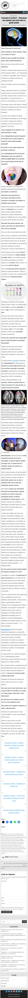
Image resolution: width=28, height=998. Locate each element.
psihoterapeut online (16, 845)
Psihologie (14, 15)
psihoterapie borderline (11, 848)
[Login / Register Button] (24, 12)
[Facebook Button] (7, 991)
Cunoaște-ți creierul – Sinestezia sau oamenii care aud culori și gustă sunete (14, 20)
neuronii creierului (9, 837)
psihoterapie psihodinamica (16, 850)
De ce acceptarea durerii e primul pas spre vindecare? (13, 969)
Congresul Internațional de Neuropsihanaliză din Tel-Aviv (13, 939)
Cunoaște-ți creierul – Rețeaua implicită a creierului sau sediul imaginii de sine (14, 745)
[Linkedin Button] (9, 991)
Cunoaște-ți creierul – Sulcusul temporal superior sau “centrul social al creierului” (14, 759)
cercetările (15, 360)
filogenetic (18, 834)
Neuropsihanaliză (5, 980)
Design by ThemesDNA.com (14, 996)
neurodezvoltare (20, 835)
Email (2, 900)
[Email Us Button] (16, 991)
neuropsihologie (17, 837)
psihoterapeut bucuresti (6, 845)
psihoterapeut (20, 843)
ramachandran (4, 851)
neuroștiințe (23, 837)
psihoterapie (15, 847)
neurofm (3, 837)
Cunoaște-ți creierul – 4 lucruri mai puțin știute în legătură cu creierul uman (14, 798)
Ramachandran (6, 629)
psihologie (14, 843)
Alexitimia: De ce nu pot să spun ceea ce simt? (11, 929)
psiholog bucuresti (15, 842)
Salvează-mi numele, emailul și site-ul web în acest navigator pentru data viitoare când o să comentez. (12, 908)
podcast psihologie (5, 840)
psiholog (8, 842)
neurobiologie (13, 835)
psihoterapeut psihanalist (6, 847)
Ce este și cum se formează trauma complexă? (11, 948)
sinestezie (15, 851)
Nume (3, 897)
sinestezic (10, 851)
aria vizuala (8, 834)
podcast (11, 839)
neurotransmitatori (5, 839)
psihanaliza (3, 842)
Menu (4, 12)
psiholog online (8, 843)
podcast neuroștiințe (18, 839)
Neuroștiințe (4, 983)
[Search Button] (26, 12)
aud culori (13, 834)
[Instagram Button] (11, 991)
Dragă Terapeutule (5, 978)
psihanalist (12, 840)
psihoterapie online (5, 850)
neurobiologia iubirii (5, 835)
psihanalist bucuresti (19, 840)
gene (22, 834)
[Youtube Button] (14, 991)
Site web (3, 903)
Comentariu (4, 881)
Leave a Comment (22, 25)
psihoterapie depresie (21, 848)
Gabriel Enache (6, 25)
